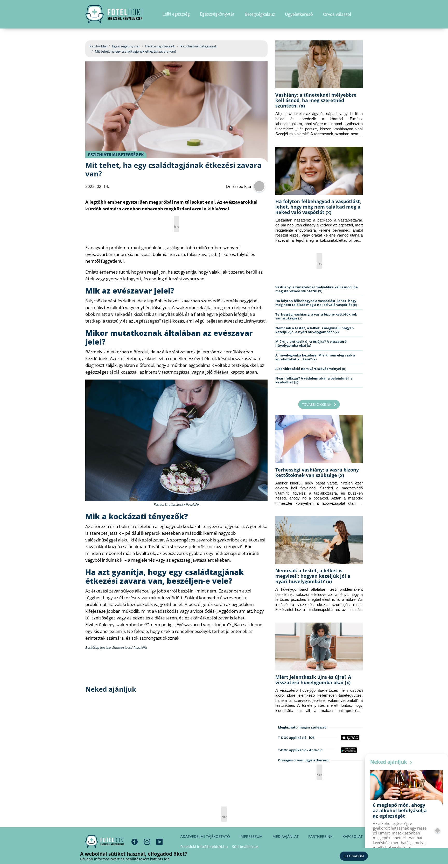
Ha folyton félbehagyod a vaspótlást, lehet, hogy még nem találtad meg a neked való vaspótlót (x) (318, 206)
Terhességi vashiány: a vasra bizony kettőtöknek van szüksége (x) (316, 316)
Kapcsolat (352, 836)
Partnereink (320, 836)
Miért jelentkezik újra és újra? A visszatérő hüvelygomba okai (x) (311, 343)
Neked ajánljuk (389, 762)
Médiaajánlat (285, 836)
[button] (361, 14)
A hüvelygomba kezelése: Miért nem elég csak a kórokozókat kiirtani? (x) (315, 357)
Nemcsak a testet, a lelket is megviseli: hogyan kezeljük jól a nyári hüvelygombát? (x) (314, 330)
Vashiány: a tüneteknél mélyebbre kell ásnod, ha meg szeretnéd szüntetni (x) (315, 100)
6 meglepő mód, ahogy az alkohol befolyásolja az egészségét (400, 810)
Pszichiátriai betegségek (198, 46)
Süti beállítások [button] (245, 846)
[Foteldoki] (104, 841)
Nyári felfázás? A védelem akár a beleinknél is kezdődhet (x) (313, 380)
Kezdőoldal (98, 46)
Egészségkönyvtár (126, 46)
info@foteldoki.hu (212, 846)
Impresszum (251, 836)
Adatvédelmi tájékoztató (205, 836)
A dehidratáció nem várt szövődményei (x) (310, 368)
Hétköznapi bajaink (160, 46)
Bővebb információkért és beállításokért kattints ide (125, 859)
